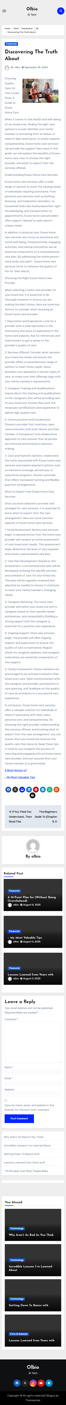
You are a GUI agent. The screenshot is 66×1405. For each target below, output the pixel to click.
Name (9, 1067)
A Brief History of (16, 770)
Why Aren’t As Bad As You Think (23, 1137)
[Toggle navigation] (4, 11)
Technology (17, 1228)
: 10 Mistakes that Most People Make (26, 1171)
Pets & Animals (19, 1334)
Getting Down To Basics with (22, 1154)
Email (9, 1078)
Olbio (32, 9)
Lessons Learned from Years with (30, 974)
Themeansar (32, 1400)
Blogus (51, 1395)
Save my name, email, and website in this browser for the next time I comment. (29, 1107)
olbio (17, 67)
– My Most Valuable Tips (20, 777)
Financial (11, 44)
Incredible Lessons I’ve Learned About (27, 1145)
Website (9, 1089)
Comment (11, 1019)
